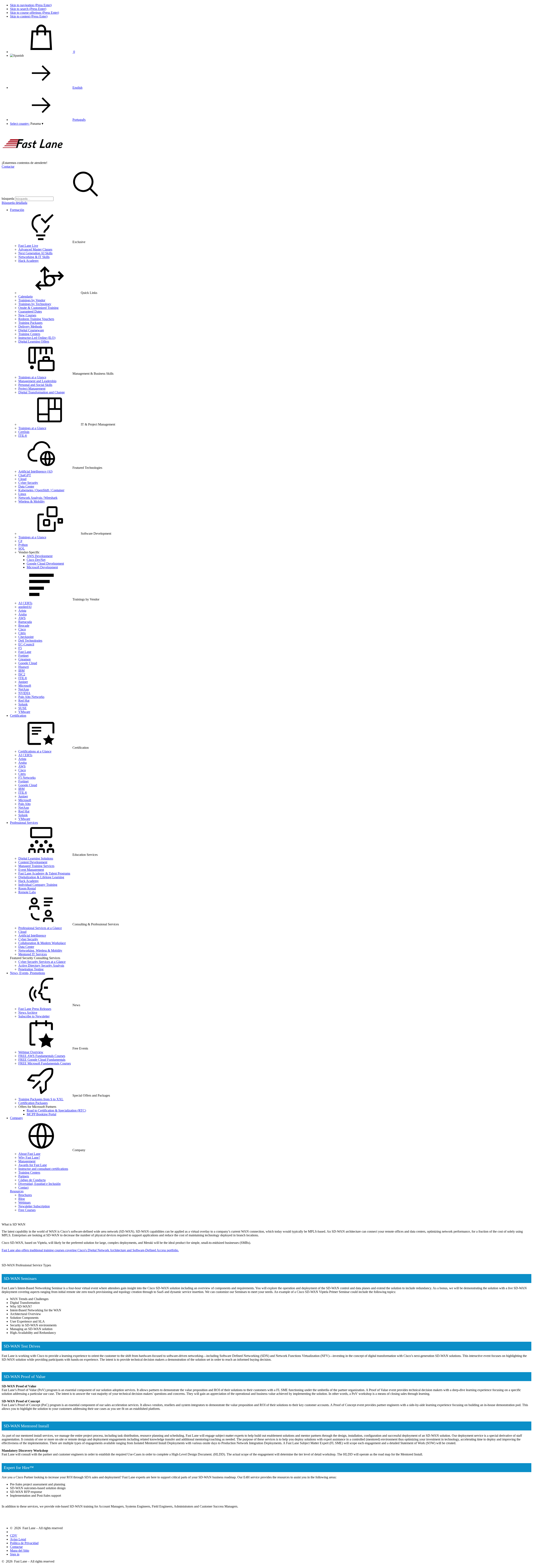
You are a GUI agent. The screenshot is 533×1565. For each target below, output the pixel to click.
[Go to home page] (33, 159)
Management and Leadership (37, 381)
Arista (22, 610)
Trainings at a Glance (32, 377)
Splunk (23, 704)
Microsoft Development (42, 567)
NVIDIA (24, 693)
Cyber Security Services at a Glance (42, 961)
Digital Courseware (31, 330)
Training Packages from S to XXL (41, 1099)
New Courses (27, 315)
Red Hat (23, 700)
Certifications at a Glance (34, 751)
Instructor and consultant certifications (43, 1169)
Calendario (25, 296)
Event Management (31, 869)
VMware (24, 712)
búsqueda (8, 198)
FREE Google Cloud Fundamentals (41, 1059)
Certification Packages (33, 1103)
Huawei (23, 667)
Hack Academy (28, 260)
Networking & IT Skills (34, 257)
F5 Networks (27, 777)
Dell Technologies (30, 640)
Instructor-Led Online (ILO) (36, 337)
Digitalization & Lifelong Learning (41, 877)
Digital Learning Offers (33, 341)
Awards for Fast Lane (32, 1165)
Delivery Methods (30, 326)
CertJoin (23, 432)
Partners (23, 1176)
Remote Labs (27, 892)
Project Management (31, 388)
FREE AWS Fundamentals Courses (41, 1056)
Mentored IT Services (32, 954)
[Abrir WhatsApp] (522, 1554)
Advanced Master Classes (35, 249)
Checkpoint (26, 637)
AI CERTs (25, 603)
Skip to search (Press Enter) (28, 9)
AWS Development (39, 556)
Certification (18, 715)
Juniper (23, 682)
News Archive (27, 1012)
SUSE (22, 708)
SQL (21, 548)
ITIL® (22, 435)
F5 (20, 648)
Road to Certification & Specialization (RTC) (56, 1110)
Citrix (22, 633)
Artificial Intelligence (32, 935)
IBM (21, 670)
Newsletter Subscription (34, 1206)
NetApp (23, 689)
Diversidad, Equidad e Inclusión (39, 1184)
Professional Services (24, 822)
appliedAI (24, 607)
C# (20, 541)
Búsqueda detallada (14, 203)
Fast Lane (24, 652)
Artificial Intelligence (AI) (35, 471)
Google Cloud (27, 663)
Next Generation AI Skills (35, 253)
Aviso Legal (18, 1539)
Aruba (22, 614)
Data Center (26, 486)
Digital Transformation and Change (41, 392)
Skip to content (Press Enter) (28, 16)
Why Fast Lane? (29, 1157)
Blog (21, 1199)
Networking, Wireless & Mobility (40, 950)
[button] (36, 123)
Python (23, 545)
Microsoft (24, 685)
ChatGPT (24, 475)
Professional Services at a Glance (40, 928)
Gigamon (24, 659)
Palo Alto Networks (31, 697)
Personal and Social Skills (35, 385)
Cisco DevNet (36, 560)
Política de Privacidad (24, 1543)
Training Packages (30, 322)
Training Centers (29, 334)
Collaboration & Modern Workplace (42, 943)
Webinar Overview (30, 1052)
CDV (13, 1535)
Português (79, 119)
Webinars (24, 1202)
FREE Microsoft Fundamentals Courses (44, 1063)
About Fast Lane (29, 1154)
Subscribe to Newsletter (34, 1016)
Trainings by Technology (34, 304)
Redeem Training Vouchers (36, 319)
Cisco (22, 629)
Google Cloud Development (45, 563)
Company (16, 1118)
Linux (22, 494)
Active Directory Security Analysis (41, 965)
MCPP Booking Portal (41, 1114)
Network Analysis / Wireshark (37, 497)
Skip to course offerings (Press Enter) (34, 12)
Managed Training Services (36, 866)
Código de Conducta (32, 1180)
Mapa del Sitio (19, 1550)
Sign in (14, 1554)
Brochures (25, 1195)
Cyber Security (28, 482)
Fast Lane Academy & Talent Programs (44, 873)
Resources (17, 1191)
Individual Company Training (37, 884)
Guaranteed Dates (30, 311)
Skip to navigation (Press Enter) (31, 5)
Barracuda (25, 622)
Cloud (22, 479)
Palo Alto (24, 804)
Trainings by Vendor (31, 300)
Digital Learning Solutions (35, 858)
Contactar (8, 166)
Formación (17, 210)
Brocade (23, 625)
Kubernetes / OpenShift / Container (41, 490)
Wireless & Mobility (31, 501)
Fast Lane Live (28, 245)
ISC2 (21, 674)
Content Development (32, 862)
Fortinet (23, 655)
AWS (22, 618)
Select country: (20, 123)
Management (26, 1161)
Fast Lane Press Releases (34, 1009)
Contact (23, 1187)
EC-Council (26, 644)
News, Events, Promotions (27, 973)
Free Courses (27, 1210)
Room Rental (27, 888)
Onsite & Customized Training (38, 308)
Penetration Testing (31, 969)
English (77, 87)
